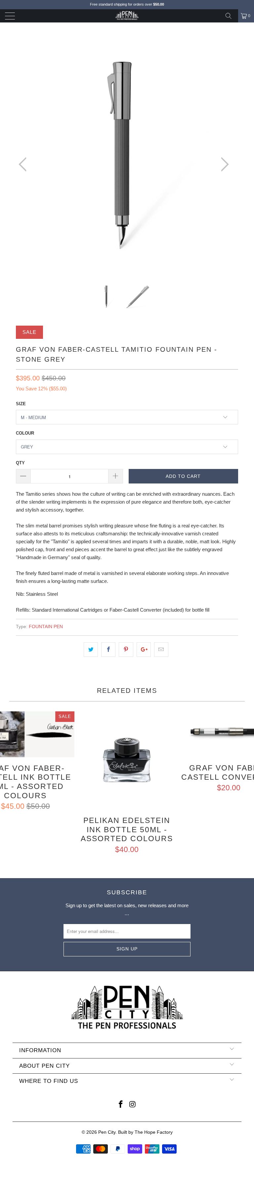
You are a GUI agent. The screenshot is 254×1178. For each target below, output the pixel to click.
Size (21, 403)
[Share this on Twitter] (91, 649)
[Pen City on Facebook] (121, 1105)
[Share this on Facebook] (108, 649)
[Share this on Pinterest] (126, 649)
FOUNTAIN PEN (46, 626)
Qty (20, 462)
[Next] (223, 165)
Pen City (106, 1132)
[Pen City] (127, 15)
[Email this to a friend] (161, 649)
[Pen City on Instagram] (133, 1105)
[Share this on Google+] (144, 649)
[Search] (231, 16)
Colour (25, 433)
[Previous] (24, 165)
